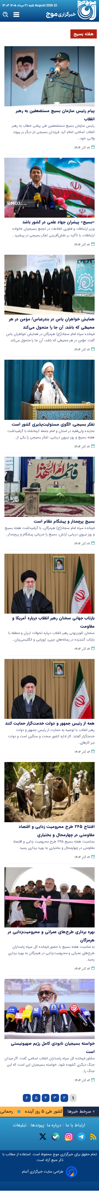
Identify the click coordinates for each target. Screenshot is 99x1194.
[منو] (16, 15)
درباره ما (54, 1125)
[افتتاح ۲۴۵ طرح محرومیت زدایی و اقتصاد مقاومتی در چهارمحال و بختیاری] (49, 792)
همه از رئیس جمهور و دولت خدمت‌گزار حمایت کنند (50, 723)
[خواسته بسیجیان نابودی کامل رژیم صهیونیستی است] (49, 1009)
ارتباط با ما (75, 1125)
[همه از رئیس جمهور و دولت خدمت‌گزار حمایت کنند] (49, 689)
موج (55, 1154)
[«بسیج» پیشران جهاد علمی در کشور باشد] (49, 188)
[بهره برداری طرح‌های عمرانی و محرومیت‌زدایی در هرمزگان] (49, 897)
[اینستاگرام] (69, 1136)
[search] (5, 14)
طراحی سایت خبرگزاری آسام (42, 1171)
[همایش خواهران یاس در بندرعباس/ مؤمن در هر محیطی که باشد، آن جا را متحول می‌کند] (49, 285)
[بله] (55, 1137)
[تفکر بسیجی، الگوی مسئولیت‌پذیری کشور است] (49, 390)
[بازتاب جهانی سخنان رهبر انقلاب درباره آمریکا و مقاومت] (49, 584)
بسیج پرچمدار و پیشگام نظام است (64, 521)
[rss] (93, 1136)
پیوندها (36, 1125)
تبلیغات (20, 1125)
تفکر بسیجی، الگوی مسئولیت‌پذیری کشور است (53, 424)
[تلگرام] (81, 1136)
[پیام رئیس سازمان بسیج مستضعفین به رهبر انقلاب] (49, 76)
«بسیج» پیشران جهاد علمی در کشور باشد (59, 222)
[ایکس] (42, 1136)
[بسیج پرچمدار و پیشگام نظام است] (49, 487)
